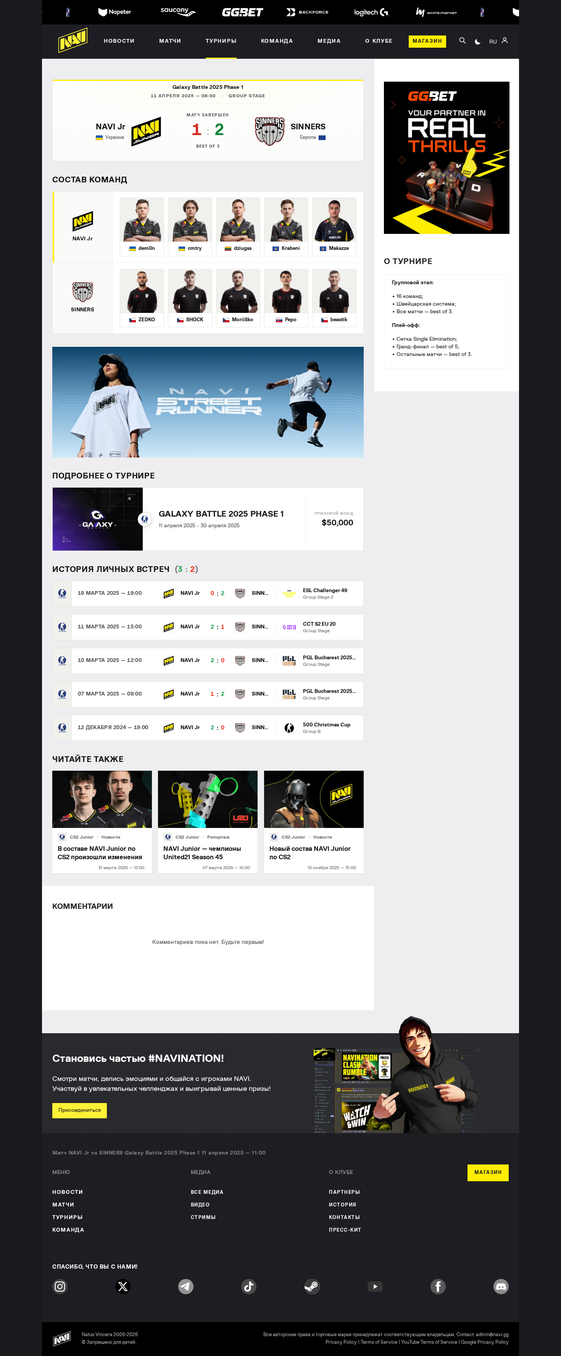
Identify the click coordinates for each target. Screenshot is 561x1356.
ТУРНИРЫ (67, 1217)
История (343, 1205)
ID (493, 73)
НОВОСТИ (68, 1192)
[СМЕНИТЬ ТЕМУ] (477, 41)
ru (493, 42)
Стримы (203, 1217)
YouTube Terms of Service (429, 1342)
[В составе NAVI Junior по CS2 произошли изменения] (102, 822)
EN (493, 61)
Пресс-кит (345, 1230)
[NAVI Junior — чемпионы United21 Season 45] (208, 822)
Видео (200, 1205)
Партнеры (344, 1192)
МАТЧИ (63, 1205)
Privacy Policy (341, 1342)
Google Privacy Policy (485, 1342)
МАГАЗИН (488, 1172)
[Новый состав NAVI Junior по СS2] (314, 822)
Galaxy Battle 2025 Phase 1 (207, 87)
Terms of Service (379, 1342)
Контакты (344, 1217)
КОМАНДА (68, 1230)
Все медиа (207, 1192)
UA (493, 50)
